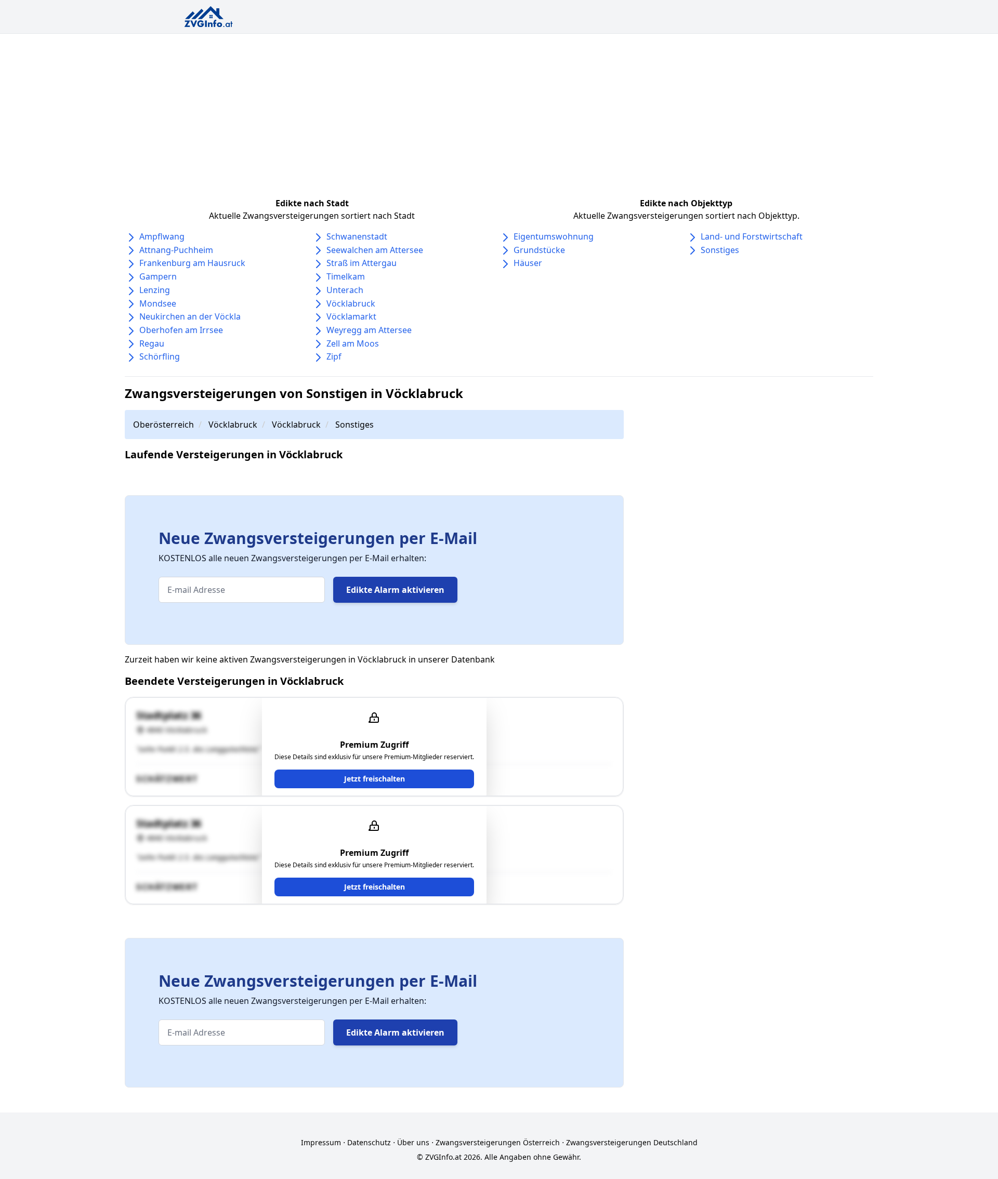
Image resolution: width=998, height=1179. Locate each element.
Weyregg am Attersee (369, 330)
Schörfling (159, 356)
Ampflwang (162, 236)
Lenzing (154, 290)
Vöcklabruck (350, 303)
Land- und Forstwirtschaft (752, 236)
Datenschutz (369, 1142)
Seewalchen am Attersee (374, 250)
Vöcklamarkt (351, 316)
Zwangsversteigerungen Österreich (498, 1142)
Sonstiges (720, 250)
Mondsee (157, 303)
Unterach (344, 290)
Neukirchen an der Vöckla (190, 316)
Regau (151, 343)
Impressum (321, 1142)
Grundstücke (539, 250)
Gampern (158, 276)
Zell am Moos (352, 343)
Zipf (334, 356)
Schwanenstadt (356, 236)
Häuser (528, 263)
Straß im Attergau (361, 263)
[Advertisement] (499, 111)
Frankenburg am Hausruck (192, 263)
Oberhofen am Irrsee (181, 330)
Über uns (413, 1142)
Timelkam (345, 276)
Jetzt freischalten (374, 779)
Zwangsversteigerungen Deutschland (632, 1142)
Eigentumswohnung (554, 236)
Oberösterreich (163, 424)
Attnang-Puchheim (176, 250)
